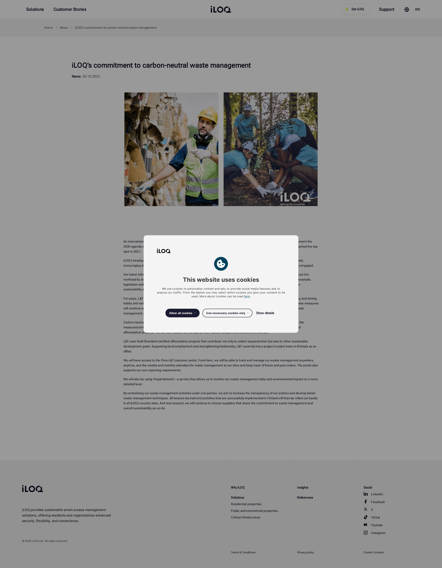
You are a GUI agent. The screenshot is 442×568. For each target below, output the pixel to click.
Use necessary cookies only (225, 313)
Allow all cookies (180, 313)
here (247, 296)
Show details (265, 313)
